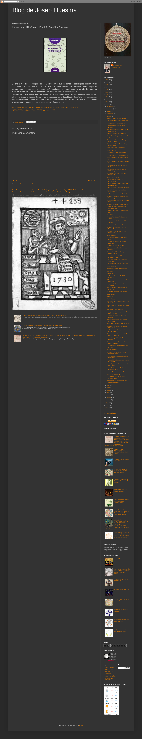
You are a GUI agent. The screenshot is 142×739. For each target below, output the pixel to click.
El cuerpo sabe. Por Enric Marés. (116, 123)
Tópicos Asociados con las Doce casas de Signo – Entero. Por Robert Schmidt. (44, 315)
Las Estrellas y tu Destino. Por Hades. (117, 264)
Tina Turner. (110, 214)
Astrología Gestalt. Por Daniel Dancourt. (118, 204)
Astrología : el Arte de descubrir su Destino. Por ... (116, 228)
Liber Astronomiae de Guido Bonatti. (117, 291)
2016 (107, 104)
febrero (109, 397)
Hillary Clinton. (111, 294)
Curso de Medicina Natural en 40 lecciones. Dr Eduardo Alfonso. (121, 501)
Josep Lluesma (117, 65)
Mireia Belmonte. (111, 266)
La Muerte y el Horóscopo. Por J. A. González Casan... (117, 353)
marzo (109, 395)
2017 (107, 102)
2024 (107, 85)
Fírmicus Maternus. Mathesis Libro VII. (117, 155)
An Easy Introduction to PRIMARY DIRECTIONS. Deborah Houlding (121, 471)
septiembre (110, 114)
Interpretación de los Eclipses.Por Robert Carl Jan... (116, 232)
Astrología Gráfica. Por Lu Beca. (116, 245)
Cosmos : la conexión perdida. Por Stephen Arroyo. (116, 207)
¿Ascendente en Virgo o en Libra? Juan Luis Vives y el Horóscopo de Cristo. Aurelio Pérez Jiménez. (121, 512)
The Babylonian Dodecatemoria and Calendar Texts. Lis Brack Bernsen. (121, 451)
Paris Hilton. (110, 296)
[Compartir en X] (31, 122)
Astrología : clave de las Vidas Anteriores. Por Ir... (115, 256)
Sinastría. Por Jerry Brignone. (115, 309)
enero (109, 400)
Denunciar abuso (110, 413)
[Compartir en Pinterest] (35, 122)
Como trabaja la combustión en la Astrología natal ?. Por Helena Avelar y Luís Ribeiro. (122, 571)
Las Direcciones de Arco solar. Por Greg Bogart (120, 630)
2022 (107, 89)
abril (108, 392)
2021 (107, 92)
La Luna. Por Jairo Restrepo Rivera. (117, 372)
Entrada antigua (92, 181)
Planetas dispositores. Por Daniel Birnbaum (121, 620)
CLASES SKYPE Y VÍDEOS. (110, 679)
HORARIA (108, 674)
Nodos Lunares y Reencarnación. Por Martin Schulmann (117, 334)
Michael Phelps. (111, 150)
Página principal (109, 667)
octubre (109, 111)
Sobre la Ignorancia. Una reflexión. (116, 118)
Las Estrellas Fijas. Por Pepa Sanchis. (117, 121)
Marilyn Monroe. (111, 299)
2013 (107, 408)
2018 (107, 99)
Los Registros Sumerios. (114, 374)
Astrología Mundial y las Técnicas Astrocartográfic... (116, 190)
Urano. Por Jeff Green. (113, 177)
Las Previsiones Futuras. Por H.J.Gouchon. (115, 180)
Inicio (56, 181)
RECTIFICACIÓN (110, 676)
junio (108, 387)
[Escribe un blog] (29, 122)
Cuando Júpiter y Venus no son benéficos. (121, 600)
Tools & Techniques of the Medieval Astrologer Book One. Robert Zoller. (42, 325)
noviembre (110, 109)
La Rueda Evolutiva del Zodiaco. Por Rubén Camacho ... (117, 368)
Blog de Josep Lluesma (44, 10)
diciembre (110, 106)
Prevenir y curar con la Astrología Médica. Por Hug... (116, 342)
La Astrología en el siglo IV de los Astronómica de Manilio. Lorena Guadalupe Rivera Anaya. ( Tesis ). (121, 535)
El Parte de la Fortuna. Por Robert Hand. (121, 580)
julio (108, 385)
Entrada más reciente (19, 181)
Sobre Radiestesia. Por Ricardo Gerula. (118, 187)
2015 (107, 403)
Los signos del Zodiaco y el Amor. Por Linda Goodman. (117, 312)
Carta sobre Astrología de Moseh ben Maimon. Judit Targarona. (121, 481)
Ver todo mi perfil (115, 68)
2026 (107, 80)
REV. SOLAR (109, 672)
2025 (107, 82)
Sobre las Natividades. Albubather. (116, 133)
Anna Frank (110, 273)
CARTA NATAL (109, 670)
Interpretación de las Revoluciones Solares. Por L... (116, 284)
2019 (107, 97)
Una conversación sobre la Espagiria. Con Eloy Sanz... (117, 140)
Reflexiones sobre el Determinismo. (117, 268)
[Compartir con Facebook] (33, 122)
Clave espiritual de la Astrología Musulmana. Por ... (116, 252)
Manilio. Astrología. (112, 349)
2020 (107, 94)
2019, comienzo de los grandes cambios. (120, 490)
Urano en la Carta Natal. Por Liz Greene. (118, 323)
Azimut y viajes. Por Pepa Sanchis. (116, 152)
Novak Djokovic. (111, 235)
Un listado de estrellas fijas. (121, 589)
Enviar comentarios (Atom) (27, 184)
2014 (107, 405)
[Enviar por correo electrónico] (27, 122)
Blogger (81, 725)
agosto (109, 116)
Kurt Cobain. (110, 271)
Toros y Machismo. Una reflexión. (116, 148)
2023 (107, 87)
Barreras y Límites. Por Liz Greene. (116, 225)
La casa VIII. (117, 559)
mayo (108, 390)
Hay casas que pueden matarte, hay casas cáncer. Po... (117, 381)
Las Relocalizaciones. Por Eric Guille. (117, 194)
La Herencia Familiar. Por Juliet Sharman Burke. (115, 377)
